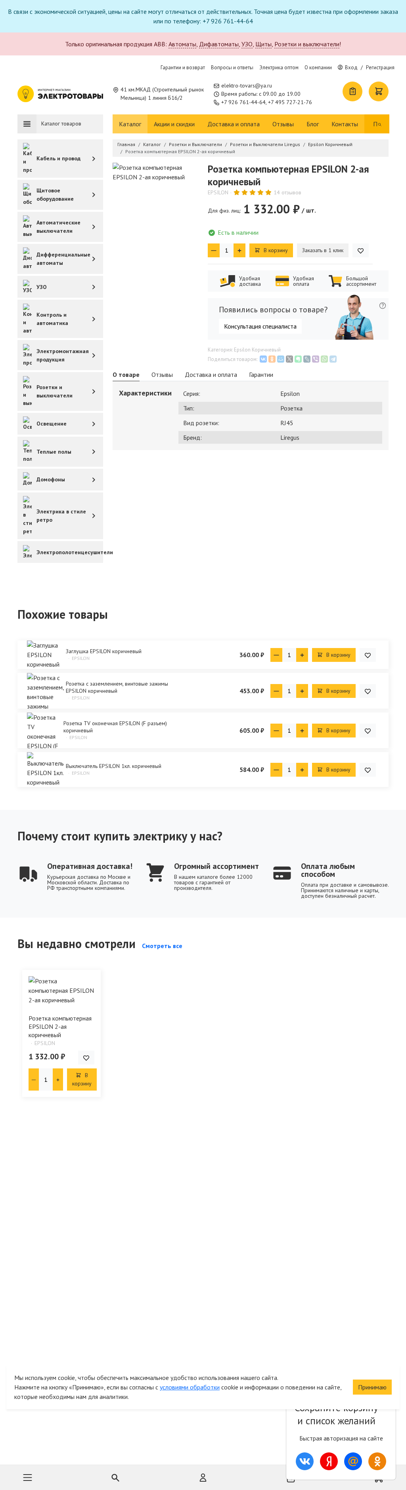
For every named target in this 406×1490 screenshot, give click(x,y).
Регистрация (380, 67)
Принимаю (372, 1387)
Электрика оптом (279, 67)
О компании (318, 67)
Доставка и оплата (233, 124)
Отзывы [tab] (162, 374)
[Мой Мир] (280, 359)
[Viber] (315, 359)
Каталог (130, 124)
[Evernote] (298, 359)
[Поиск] (380, 124)
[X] (289, 359)
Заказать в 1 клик (322, 250)
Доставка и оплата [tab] (211, 374)
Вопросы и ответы (232, 67)
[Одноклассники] (272, 359)
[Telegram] (333, 359)
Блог (312, 124)
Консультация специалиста (260, 326)
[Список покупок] (352, 91)
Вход (351, 67)
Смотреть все (162, 946)
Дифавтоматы (219, 44)
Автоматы (182, 44)
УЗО (247, 44)
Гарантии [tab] (261, 374)
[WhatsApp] (324, 359)
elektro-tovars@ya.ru (246, 85)
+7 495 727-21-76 (290, 102)
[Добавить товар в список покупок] (360, 250)
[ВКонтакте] (263, 359)
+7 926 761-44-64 (243, 102)
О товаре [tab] (126, 374)
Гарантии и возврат (183, 67)
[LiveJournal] (306, 359)
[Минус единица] (214, 250)
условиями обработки (190, 1387)
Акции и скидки (174, 124)
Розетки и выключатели (306, 44)
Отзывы (283, 124)
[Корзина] (379, 91)
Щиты (263, 44)
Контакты (344, 124)
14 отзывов (287, 192)
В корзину (275, 250)
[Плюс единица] (239, 250)
